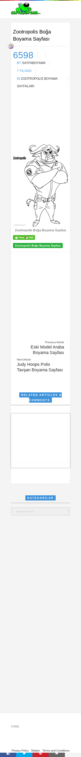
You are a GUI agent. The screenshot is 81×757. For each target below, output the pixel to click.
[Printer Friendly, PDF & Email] (24, 238)
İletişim (35, 750)
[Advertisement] (40, 118)
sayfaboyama (34, 63)
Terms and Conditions (56, 750)
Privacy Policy (20, 750)
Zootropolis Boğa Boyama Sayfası (38, 245)
